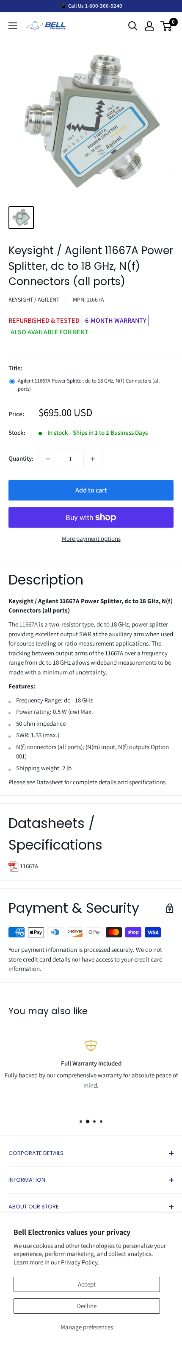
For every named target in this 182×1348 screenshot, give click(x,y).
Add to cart (91, 490)
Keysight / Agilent (33, 299)
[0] (166, 26)
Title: (15, 368)
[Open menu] (12, 25)
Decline (87, 1306)
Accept (87, 1284)
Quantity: (20, 458)
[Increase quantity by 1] (93, 459)
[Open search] (133, 26)
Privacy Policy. (80, 1262)
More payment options (91, 538)
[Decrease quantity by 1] (48, 459)
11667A (28, 866)
